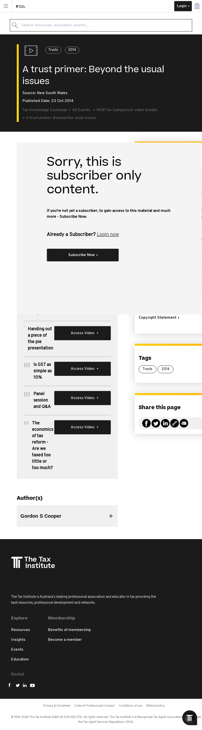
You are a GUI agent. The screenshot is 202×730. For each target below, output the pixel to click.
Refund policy (155, 705)
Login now (108, 234)
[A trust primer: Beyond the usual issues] (174, 426)
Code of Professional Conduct (95, 705)
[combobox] (101, 25)
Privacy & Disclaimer (56, 705)
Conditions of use (130, 705)
